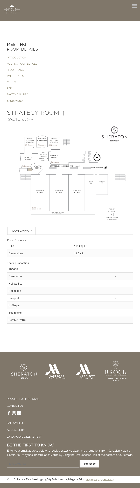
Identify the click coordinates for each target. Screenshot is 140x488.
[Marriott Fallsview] (85, 371)
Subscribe (90, 463)
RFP (9, 88)
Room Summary (21, 230)
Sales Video (15, 100)
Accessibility (16, 429)
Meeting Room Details (22, 63)
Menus (11, 82)
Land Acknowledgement (24, 436)
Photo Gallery (17, 94)
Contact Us (15, 405)
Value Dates (15, 76)
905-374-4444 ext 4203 (100, 479)
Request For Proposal (23, 398)
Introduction (16, 57)
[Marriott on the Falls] (54, 371)
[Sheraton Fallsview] (24, 371)
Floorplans (15, 69)
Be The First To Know (30, 445)
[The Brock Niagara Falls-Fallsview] (116, 371)
